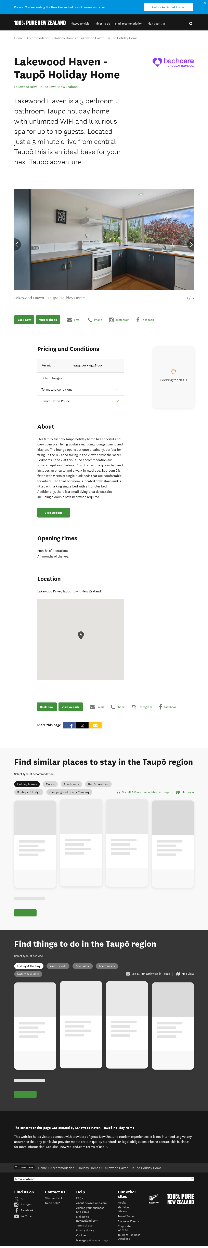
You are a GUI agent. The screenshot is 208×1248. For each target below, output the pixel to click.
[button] (80, 24)
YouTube (26, 1216)
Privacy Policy (85, 1230)
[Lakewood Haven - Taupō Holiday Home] (173, 62)
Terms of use (84, 1225)
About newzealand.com (91, 1203)
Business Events (128, 1221)
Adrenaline (83, 966)
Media (122, 1202)
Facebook (26, 1210)
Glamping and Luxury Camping (69, 792)
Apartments (71, 784)
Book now (24, 320)
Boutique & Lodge (28, 792)
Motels (50, 784)
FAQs (79, 1198)
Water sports (58, 966)
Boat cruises (107, 966)
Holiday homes (27, 784)
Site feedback (54, 1198)
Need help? (52, 1203)
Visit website (48, 320)
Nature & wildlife (28, 974)
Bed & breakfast (98, 784)
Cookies (81, 1235)
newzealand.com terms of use (83, 1147)
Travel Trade (126, 1216)
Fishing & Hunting (28, 966)
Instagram (27, 1204)
